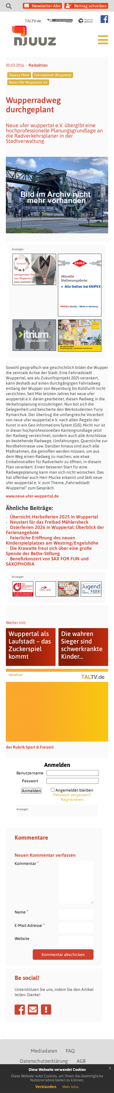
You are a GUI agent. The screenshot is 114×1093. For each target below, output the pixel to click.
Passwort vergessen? (72, 794)
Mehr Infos (70, 1087)
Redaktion (38, 65)
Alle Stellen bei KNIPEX (81, 286)
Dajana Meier (19, 75)
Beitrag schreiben (90, 5)
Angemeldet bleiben (74, 790)
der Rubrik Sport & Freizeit (30, 747)
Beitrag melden (46, 1009)
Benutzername (30, 773)
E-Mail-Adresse (30, 925)
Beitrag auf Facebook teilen (20, 1009)
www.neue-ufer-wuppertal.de (32, 496)
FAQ (70, 1051)
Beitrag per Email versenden (33, 1009)
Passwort (30, 781)
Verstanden (45, 1086)
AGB (81, 1061)
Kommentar (27, 863)
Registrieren (72, 799)
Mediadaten (44, 1051)
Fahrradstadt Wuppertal (53, 75)
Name (21, 912)
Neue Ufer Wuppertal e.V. (28, 82)
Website (22, 938)
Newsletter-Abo (46, 5)
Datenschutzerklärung (44, 1061)
